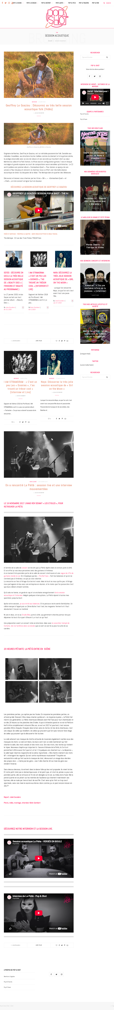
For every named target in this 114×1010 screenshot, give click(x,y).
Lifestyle (95, 327)
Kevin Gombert (34, 307)
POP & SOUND (17, 3)
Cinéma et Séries (95, 240)
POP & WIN (95, 3)
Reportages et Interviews (95, 281)
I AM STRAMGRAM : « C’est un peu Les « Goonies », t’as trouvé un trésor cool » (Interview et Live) (20, 387)
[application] (95, 97)
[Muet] (104, 103)
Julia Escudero (39, 113)
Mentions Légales (9, 976)
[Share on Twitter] (62, 341)
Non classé (33, 481)
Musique (34, 102)
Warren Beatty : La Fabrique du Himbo (95, 246)
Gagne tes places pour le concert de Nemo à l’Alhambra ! (95, 155)
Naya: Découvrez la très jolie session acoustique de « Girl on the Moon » (57, 385)
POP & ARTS (59, 3)
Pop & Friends (84, 114)
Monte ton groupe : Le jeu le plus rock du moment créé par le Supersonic (95, 333)
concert (24, 568)
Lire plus (39, 341)
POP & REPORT (46, 3)
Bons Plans (95, 148)
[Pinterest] (64, 341)
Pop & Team (83, 119)
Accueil (50, 41)
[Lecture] (83, 103)
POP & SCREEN (31, 3)
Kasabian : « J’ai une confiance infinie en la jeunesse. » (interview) (95, 288)
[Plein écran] (107, 103)
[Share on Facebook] (59, 341)
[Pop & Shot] (57, 17)
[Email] (67, 341)
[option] (95, 148)
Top (113, 1006)
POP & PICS (72, 3)
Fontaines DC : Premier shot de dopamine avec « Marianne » (95, 201)
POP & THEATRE (84, 3)
